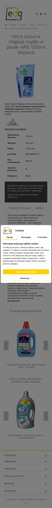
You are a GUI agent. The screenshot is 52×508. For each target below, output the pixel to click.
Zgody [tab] (10, 237)
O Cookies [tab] (42, 237)
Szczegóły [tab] (26, 237)
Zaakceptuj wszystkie (26, 272)
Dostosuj (25, 278)
